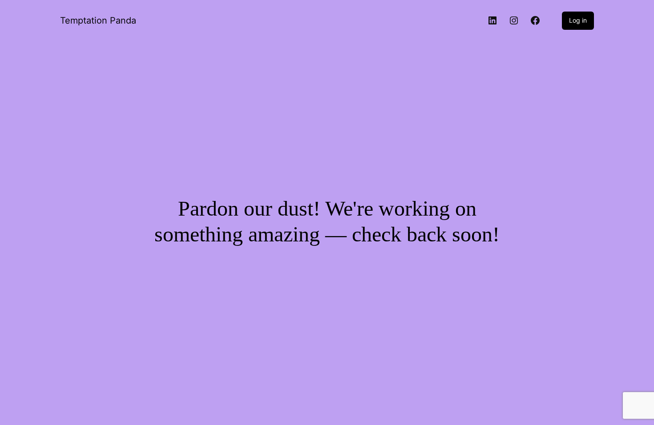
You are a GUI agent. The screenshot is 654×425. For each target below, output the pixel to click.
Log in (578, 20)
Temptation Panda (98, 20)
